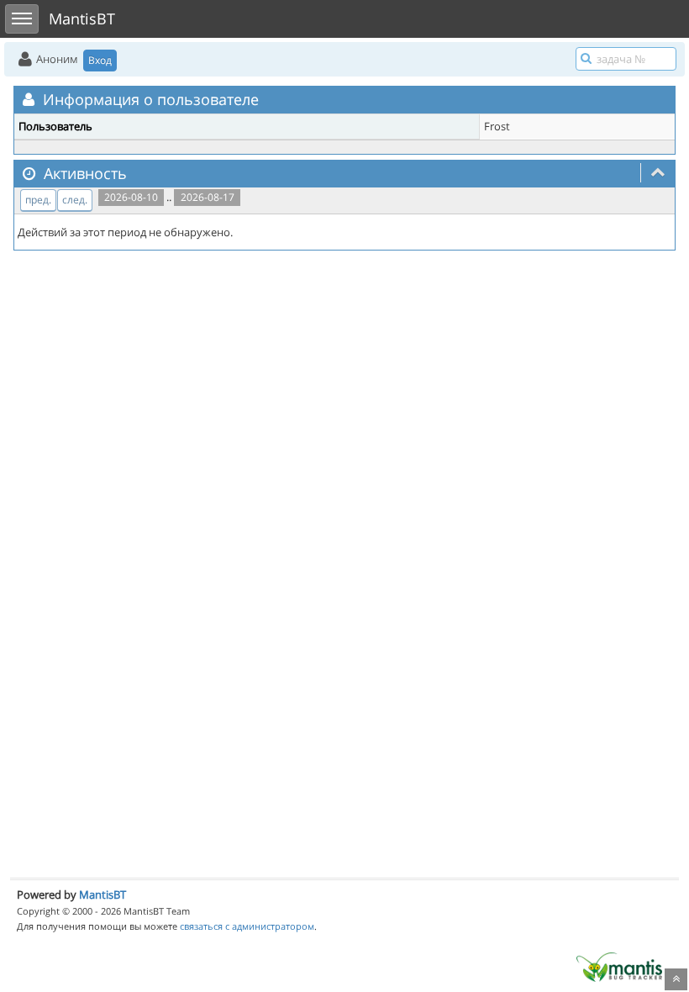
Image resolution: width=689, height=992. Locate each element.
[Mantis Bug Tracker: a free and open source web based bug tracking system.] (619, 966)
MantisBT (102, 894)
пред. (38, 200)
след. (74, 200)
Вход (100, 60)
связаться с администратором (247, 926)
